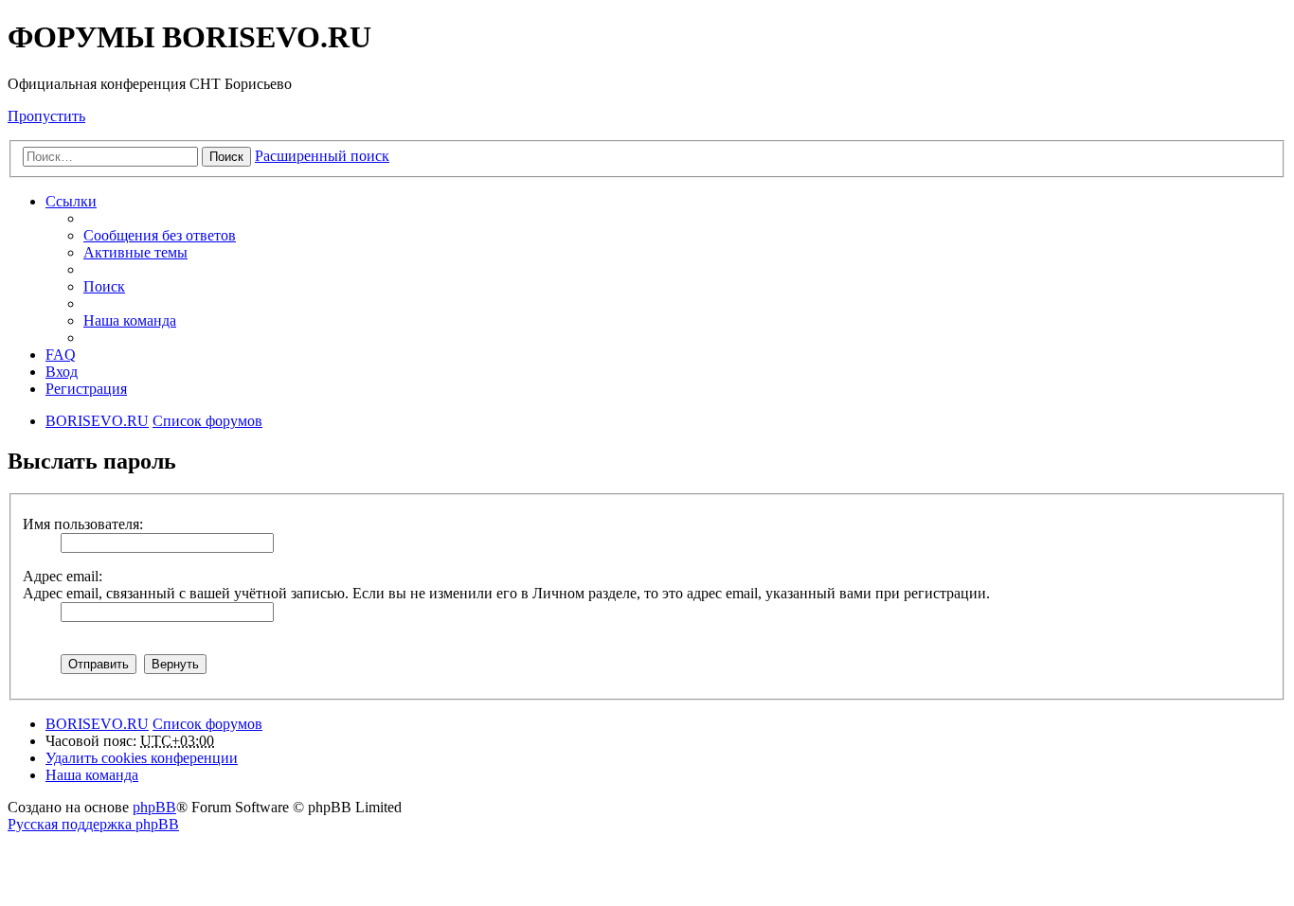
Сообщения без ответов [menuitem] (159, 235)
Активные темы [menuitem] (135, 252)
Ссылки (71, 201)
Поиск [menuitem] (104, 286)
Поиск (226, 157)
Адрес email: (62, 576)
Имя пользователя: (83, 524)
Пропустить (46, 116)
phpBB (154, 807)
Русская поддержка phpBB (93, 824)
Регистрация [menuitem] (86, 389)
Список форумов (207, 724)
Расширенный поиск (322, 156)
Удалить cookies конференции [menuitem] (141, 758)
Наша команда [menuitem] (129, 320)
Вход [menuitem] (61, 372)
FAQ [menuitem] (60, 354)
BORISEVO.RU (97, 724)
